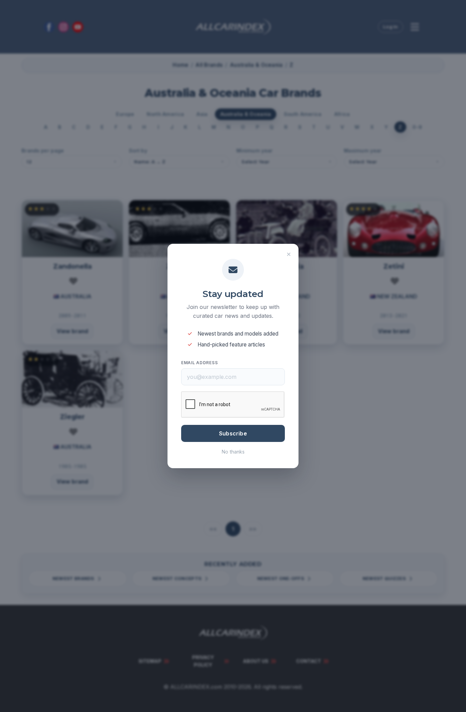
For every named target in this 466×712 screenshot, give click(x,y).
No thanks (233, 452)
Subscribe (233, 433)
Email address (199, 362)
